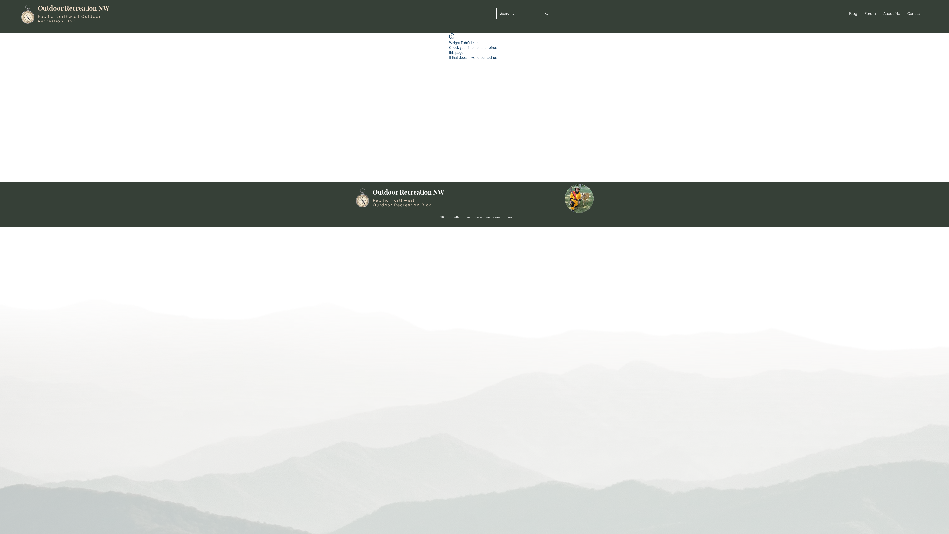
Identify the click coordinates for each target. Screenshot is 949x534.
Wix (510, 217)
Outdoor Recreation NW (73, 8)
